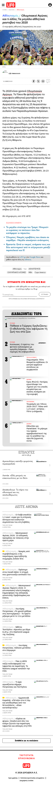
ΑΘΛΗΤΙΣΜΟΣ (34, 269)
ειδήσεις (28, 259)
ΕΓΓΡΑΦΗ (44, 294)
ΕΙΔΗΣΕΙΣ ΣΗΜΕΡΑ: (14, 223)
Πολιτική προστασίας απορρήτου (32, 778)
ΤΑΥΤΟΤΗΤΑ (26, 755)
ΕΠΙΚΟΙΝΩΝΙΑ (26, 758)
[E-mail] (43, 81)
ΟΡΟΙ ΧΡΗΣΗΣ (13, 299)
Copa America (40, 272)
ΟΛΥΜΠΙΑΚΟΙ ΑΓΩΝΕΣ (17, 272)
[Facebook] (46, 61)
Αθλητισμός (20, 10)
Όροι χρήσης (13, 778)
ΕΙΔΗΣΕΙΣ (12, 10)
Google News (34, 257)
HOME (4, 10)
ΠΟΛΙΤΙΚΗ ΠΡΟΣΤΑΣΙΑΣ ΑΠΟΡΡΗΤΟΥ (32, 299)
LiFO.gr (22, 257)
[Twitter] (50, 61)
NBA (30, 272)
